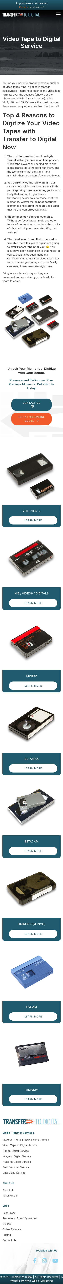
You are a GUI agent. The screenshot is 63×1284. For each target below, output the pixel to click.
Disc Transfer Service (15, 1167)
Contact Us (9, 1240)
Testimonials (9, 1195)
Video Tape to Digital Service (19, 1145)
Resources (9, 1213)
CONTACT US (31, 402)
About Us (8, 1190)
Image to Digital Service (16, 1156)
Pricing (6, 1234)
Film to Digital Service (15, 1150)
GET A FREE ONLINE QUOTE (31, 418)
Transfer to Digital (21, 1277)
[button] (58, 14)
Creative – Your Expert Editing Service (25, 1139)
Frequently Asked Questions (19, 1218)
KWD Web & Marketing (39, 1280)
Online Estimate (11, 1229)
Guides (6, 1223)
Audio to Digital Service (16, 1161)
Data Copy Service (13, 1172)
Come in (24, 7)
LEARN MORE (33, 520)
